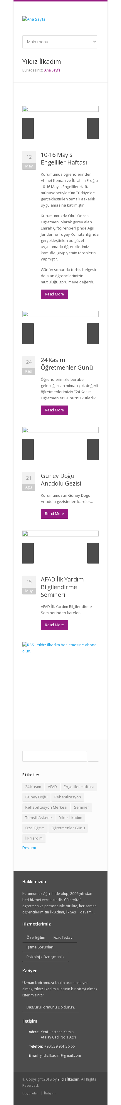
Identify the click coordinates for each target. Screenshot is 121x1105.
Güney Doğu (36, 797)
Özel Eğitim (35, 827)
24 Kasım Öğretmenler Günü (67, 363)
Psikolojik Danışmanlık (45, 956)
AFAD (52, 786)
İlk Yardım (34, 838)
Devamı (29, 847)
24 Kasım (33, 786)
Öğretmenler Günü (68, 827)
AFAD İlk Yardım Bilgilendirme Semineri (62, 587)
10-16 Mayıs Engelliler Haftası (64, 158)
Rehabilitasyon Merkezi (46, 807)
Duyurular (30, 1093)
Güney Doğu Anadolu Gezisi (61, 479)
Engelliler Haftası (79, 786)
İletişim (50, 1093)
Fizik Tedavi (63, 937)
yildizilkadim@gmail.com (60, 1055)
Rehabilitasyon (67, 797)
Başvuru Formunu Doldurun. (50, 1007)
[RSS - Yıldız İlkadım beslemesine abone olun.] (60, 680)
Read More (54, 294)
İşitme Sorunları (39, 947)
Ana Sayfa (52, 70)
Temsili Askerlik (39, 817)
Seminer (81, 807)
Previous (28, 128)
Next (93, 128)
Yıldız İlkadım (70, 817)
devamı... (87, 912)
